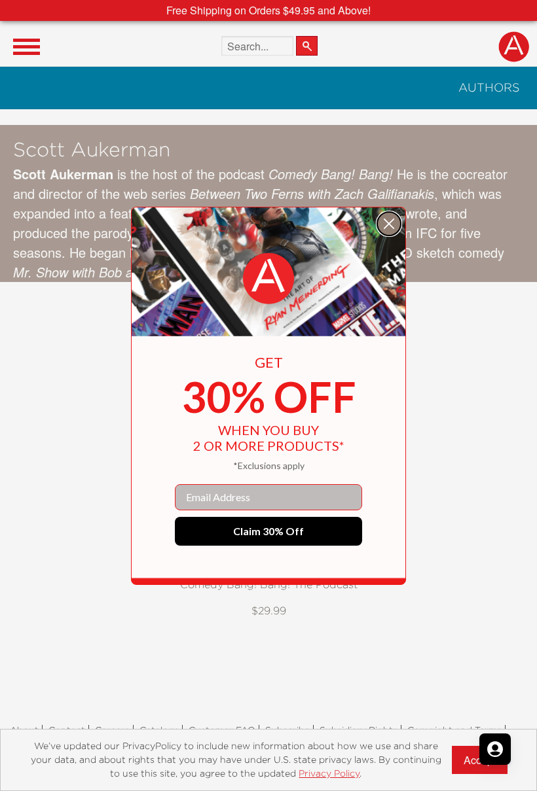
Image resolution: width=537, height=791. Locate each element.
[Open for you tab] (495, 749)
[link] (268, 279)
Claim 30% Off (268, 531)
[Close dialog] (389, 224)
